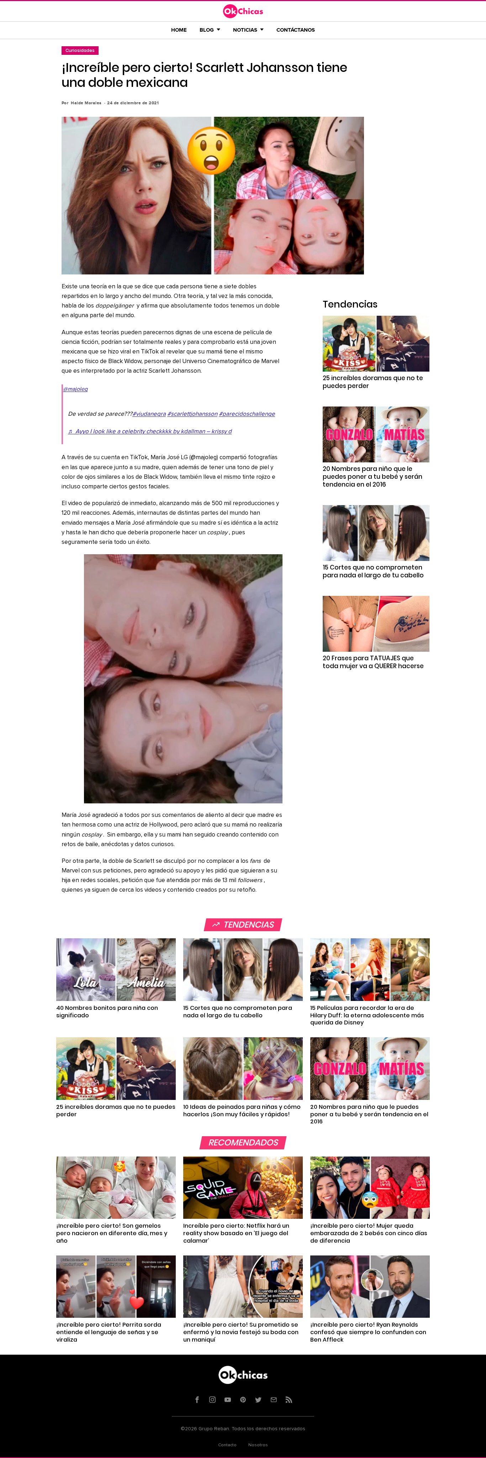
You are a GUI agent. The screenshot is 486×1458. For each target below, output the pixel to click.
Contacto (227, 1445)
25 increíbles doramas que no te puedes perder (373, 382)
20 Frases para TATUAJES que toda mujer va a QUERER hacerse (373, 662)
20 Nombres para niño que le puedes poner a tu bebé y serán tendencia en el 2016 (372, 477)
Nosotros (258, 1445)
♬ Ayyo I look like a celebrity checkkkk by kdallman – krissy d (150, 432)
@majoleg (75, 389)
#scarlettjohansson (192, 414)
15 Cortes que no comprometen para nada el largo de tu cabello (373, 571)
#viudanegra (149, 414)
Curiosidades (80, 50)
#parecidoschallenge (247, 414)
